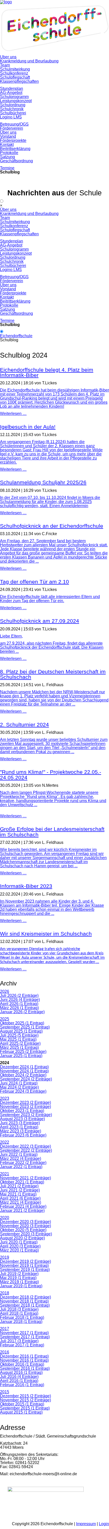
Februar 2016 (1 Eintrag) (22, 1385)
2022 (4, 1142)
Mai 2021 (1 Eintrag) (18, 1194)
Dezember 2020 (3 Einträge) (25, 1222)
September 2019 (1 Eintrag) (25, 1269)
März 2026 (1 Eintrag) (19, 1008)
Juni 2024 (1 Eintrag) (19, 1083)
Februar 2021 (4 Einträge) (23, 1206)
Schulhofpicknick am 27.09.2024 (39, 621)
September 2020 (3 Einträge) (26, 1234)
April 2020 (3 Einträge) (20, 1246)
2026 (4, 991)
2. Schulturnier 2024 (24, 725)
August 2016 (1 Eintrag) (21, 1372)
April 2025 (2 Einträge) (20, 1043)
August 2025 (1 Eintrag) (21, 1031)
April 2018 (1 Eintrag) (19, 1313)
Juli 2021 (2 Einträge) (19, 1186)
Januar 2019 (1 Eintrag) (21, 1286)
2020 (4, 1217)
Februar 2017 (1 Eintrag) (22, 1345)
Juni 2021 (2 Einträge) (20, 1190)
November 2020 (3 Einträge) (25, 1226)
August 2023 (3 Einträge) (22, 1119)
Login (104, 1524)
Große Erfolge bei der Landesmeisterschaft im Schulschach (52, 831)
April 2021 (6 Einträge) (20, 1198)
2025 (4, 1019)
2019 (4, 1257)
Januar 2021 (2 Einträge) (22, 1210)
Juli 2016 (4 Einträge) (19, 1376)
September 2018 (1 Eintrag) (25, 1305)
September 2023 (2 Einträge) (26, 1115)
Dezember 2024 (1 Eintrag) (24, 1067)
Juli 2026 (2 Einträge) (19, 995)
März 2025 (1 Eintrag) (19, 1047)
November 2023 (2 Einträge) (25, 1106)
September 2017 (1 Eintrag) (25, 1337)
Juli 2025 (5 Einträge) (19, 1035)
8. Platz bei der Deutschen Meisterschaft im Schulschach (53, 674)
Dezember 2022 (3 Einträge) (25, 1146)
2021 (4, 1174)
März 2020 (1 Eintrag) (19, 1250)
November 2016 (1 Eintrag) (24, 1360)
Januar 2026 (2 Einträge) (22, 1012)
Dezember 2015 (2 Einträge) (25, 1396)
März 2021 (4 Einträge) (20, 1202)
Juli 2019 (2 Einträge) (19, 1273)
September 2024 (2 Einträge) (26, 1079)
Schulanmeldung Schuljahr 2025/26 (43, 482)
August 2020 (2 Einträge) (22, 1238)
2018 (4, 1293)
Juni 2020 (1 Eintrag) (19, 1242)
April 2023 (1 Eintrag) (19, 1127)
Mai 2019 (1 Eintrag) (18, 1278)
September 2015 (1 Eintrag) (25, 1408)
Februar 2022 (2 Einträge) (23, 1162)
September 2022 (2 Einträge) (26, 1150)
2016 (4, 1352)
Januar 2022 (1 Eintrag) (21, 1167)
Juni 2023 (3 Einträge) (20, 1123)
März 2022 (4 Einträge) (20, 1158)
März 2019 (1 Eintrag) (19, 1282)
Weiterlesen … (13, 413)
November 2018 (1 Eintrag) (24, 1301)
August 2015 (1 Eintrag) (21, 1412)
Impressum (86, 1524)
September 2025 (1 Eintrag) (25, 1027)
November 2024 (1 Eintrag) (24, 1071)
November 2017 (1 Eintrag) (24, 1333)
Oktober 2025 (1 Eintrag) (22, 1023)
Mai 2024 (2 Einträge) (19, 1087)
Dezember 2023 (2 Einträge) (25, 1102)
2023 (4, 1098)
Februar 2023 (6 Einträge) (23, 1135)
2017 (4, 1329)
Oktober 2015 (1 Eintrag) (22, 1404)
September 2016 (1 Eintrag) (25, 1368)
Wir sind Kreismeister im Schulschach (46, 934)
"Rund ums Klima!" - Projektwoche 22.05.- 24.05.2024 (50, 774)
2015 (4, 1392)
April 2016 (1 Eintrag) (19, 1380)
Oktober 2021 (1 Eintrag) (22, 1182)
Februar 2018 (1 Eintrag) (22, 1317)
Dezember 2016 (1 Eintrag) (24, 1356)
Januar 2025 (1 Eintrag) (21, 1055)
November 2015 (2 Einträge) (25, 1400)
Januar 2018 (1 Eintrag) (21, 1321)
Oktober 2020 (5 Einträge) (23, 1230)
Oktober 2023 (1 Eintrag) (22, 1110)
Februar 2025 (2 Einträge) (23, 1051)
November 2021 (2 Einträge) (25, 1178)
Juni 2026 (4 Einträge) (20, 999)
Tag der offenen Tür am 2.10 (34, 582)
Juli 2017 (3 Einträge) (19, 1341)
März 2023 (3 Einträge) (20, 1131)
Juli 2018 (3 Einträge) (19, 1309)
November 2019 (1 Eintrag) (24, 1265)
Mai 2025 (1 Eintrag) (18, 1039)
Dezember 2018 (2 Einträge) (25, 1297)
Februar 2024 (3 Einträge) (23, 1091)
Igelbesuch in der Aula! (28, 427)
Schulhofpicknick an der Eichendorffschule (51, 526)
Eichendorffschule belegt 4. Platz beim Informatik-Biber (46, 372)
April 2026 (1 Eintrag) (19, 1004)
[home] (54, 53)
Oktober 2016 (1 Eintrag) (22, 1364)
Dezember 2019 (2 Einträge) (25, 1261)
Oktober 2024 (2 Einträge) (23, 1075)
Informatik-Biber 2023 (26, 886)
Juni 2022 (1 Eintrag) (19, 1154)
